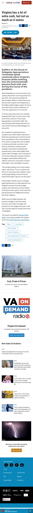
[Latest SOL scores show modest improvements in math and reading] (7, 394)
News (9, 224)
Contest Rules (7, 480)
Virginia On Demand (16, 326)
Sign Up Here (16, 450)
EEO (5, 476)
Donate (27, 2)
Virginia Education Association (18, 220)
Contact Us (20, 480)
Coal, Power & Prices (16, 281)
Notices (19, 476)
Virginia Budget (11, 228)
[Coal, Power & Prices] (16, 266)
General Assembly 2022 (14, 240)
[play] (3, 511)
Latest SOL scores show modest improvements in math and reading (21, 396)
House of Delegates (13, 232)
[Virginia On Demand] (16, 307)
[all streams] (30, 511)
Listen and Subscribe (16, 335)
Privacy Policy (21, 472)
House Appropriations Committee (16, 236)
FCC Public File (7, 472)
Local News (18, 224)
